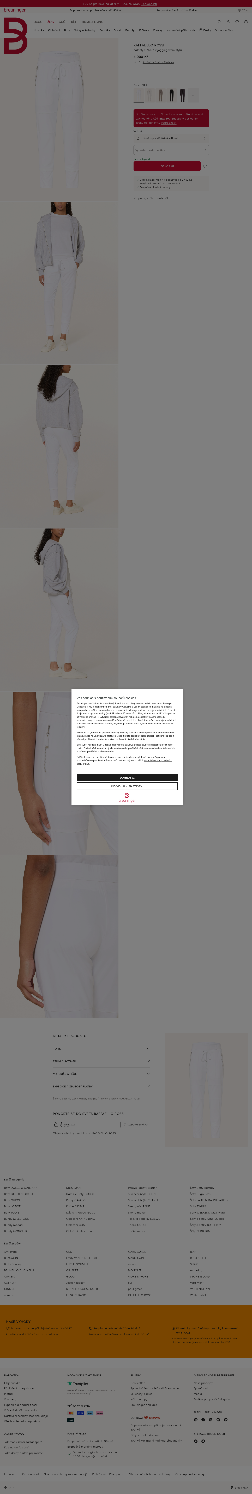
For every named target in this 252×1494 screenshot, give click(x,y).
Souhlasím (127, 777)
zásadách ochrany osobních (158, 760)
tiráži (87, 763)
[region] (127, 747)
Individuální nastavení (127, 786)
